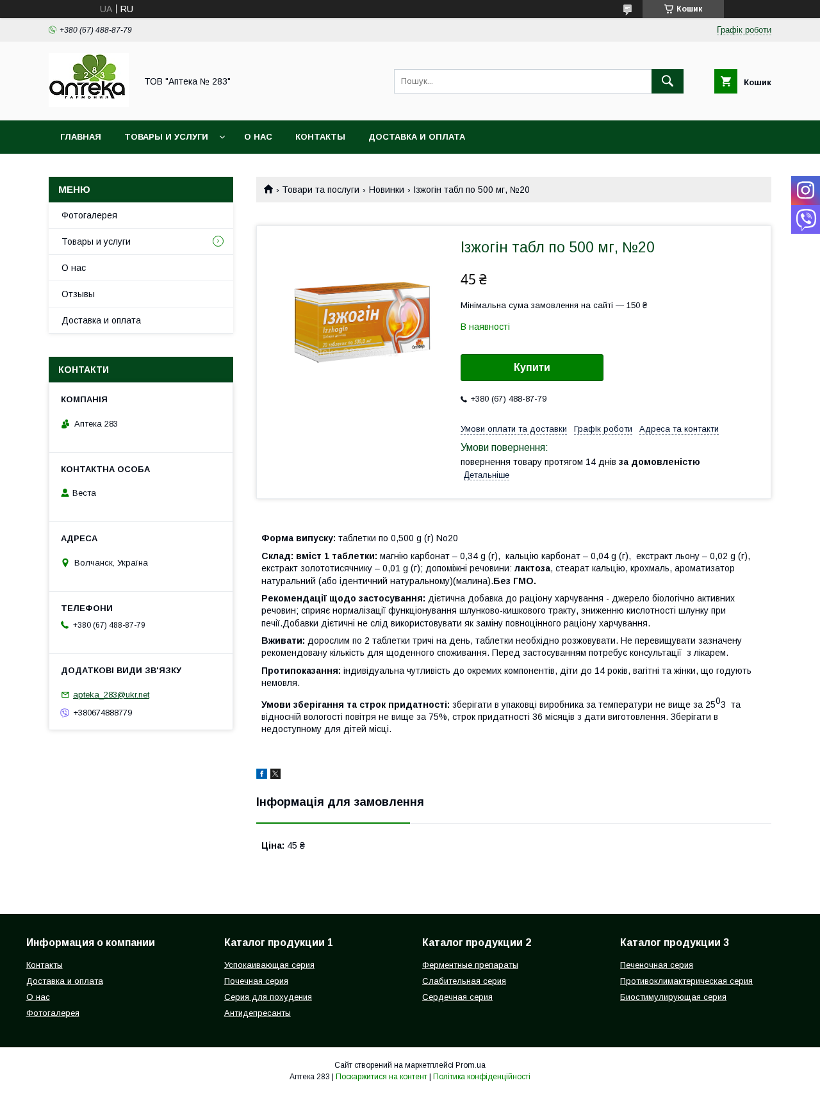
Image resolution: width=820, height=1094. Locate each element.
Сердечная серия (457, 997)
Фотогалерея (89, 215)
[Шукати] (668, 81)
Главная (80, 137)
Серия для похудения (268, 997)
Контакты (320, 137)
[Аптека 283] (89, 104)
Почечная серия (256, 981)
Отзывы (78, 294)
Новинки (386, 189)
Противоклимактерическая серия (686, 981)
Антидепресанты (257, 1013)
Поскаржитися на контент (381, 1076)
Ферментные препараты (470, 965)
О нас (258, 137)
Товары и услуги (166, 137)
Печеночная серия (656, 965)
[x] (275, 776)
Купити (532, 367)
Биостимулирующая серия (673, 997)
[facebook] (261, 776)
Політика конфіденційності (481, 1076)
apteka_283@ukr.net (111, 694)
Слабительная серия (464, 981)
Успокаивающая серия (269, 965)
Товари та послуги (320, 189)
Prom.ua (470, 1065)
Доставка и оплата (416, 137)
